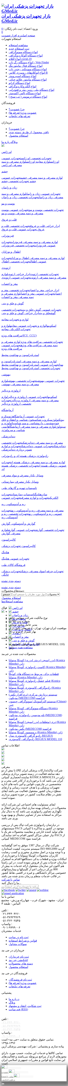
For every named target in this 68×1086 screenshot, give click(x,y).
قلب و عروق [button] (9, 219)
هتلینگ (38, 494)
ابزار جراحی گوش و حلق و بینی (20, 313)
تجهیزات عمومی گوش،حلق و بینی (41, 309)
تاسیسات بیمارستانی (23, 494)
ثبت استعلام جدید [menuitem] (19, 48)
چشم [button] (4, 171)
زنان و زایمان (20, 615)
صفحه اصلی (28, 35)
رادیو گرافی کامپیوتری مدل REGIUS (31, 735)
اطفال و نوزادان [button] (10, 251)
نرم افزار (16, 35)
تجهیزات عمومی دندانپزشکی (37, 446)
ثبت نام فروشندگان (20, 979)
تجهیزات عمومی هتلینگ (15, 558)
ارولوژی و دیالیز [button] (10, 390)
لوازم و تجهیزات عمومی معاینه (28, 325)
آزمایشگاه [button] (7, 410)
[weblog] (42, 890)
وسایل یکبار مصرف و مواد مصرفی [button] (22, 475)
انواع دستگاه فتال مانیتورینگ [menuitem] (25, 65)
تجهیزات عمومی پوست (15, 209)
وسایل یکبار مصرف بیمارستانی (20, 481)
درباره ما (6, 142)
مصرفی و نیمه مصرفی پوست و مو (22, 213)
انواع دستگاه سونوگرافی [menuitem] (23, 52)
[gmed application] (12, 893)
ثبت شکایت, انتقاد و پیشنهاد (25, 1005)
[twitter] (21, 890)
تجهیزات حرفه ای (53, 571)
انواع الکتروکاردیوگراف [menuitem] (22, 86)
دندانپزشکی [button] (8, 436)
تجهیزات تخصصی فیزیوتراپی (18, 245)
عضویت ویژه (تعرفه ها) (23, 983)
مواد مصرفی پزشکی (32, 571)
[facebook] (8, 890)
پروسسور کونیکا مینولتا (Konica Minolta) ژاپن (36, 732)
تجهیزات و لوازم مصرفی (35, 497)
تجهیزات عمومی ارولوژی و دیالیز (27, 396)
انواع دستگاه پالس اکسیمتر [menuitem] (25, 93)
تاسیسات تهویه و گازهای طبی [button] (19, 488)
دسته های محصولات (21, 963)
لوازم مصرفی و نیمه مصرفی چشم (42, 177)
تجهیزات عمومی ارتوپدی (16, 277)
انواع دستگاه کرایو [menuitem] (19, 82)
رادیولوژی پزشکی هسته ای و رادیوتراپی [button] (24, 455)
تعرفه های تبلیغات (19, 986)
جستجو (6, 594)
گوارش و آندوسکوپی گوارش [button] (18, 523)
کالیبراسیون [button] (8, 539)
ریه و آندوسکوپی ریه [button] (13, 504)
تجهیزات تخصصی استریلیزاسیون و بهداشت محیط (30, 368)
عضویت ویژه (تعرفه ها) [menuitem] (23, 112)
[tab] (34, 152)
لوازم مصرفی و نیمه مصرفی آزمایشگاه (31, 426)
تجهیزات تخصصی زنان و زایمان (20, 197)
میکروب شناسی (43, 419)
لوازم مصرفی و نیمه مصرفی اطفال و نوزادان (38, 258)
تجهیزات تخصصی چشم (15, 181)
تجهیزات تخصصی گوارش (50, 529)
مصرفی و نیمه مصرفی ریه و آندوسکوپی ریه (37, 510)
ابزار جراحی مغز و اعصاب (44, 290)
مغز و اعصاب (20, 636)
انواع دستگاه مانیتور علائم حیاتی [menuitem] (28, 79)
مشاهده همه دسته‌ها (21, 647)
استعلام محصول (11, 598)
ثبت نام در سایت (18, 937)
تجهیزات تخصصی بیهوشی (22, 380)
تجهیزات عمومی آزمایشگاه (29, 416)
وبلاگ (15, 142)
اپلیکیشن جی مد (18, 960)
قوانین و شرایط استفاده (23, 940)
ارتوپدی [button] (5, 267)
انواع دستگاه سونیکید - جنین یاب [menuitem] (28, 69)
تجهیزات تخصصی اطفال (15, 261)
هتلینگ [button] (5, 552)
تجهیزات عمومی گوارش (22, 529)
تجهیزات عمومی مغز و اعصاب (37, 293)
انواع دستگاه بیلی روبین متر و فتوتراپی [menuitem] (31, 89)
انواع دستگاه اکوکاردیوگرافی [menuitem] (26, 55)
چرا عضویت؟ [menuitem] (17, 109)
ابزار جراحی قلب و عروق (45, 225)
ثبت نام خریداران (19, 956)
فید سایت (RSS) (18, 1009)
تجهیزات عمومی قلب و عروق (19, 229)
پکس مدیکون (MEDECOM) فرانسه (30, 728)
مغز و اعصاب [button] (9, 283)
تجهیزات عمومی (11, 497)
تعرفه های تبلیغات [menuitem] (19, 116)
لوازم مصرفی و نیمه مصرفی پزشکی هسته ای (38, 462)
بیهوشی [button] (6, 374)
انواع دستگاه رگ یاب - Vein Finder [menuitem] (29, 62)
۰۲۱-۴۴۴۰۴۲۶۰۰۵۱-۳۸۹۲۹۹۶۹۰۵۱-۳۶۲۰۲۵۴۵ (10, 1026)
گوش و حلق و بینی (23, 640)
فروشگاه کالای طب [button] (13, 564)
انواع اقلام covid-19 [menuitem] (20, 58)
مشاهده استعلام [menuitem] (18, 45)
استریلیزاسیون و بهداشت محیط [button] (20, 355)
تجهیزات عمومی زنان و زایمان (43, 193)
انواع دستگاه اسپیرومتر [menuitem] (22, 76)
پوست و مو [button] (8, 203)
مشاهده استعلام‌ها (12, 601)
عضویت (6, 35)
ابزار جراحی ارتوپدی (19, 274)
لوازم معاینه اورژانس (38, 161)
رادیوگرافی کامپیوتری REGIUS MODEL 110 (35, 739)
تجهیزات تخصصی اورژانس (36, 158)
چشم (15, 611)
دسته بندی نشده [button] (11, 581)
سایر (44, 494)
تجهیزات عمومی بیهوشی (51, 380)
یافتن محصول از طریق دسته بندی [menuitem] (29, 132)
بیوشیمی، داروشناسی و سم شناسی (34, 423)
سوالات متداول (18, 944)
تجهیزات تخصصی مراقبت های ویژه (41, 341)
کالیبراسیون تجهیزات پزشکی (18, 546)
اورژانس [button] (6, 151)
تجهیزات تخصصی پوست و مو (46, 209)
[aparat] (31, 890)
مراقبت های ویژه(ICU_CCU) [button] (19, 335)
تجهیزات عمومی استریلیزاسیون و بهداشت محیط (30, 364)
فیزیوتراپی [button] (7, 235)
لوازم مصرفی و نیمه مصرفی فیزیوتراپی (34, 242)
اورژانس (17, 607)
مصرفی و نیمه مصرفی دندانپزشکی (42, 442)
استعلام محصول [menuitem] (18, 135)
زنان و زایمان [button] (9, 187)
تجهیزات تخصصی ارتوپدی (44, 274)
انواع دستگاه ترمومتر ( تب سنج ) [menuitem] (28, 96)
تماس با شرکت (10, 879)
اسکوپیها (51, 325)
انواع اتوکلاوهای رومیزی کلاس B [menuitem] (28, 72)
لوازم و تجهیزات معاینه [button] (14, 319)
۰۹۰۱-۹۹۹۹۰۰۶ (10, 1036)
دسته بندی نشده (11, 587)
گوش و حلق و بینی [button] (12, 303)
